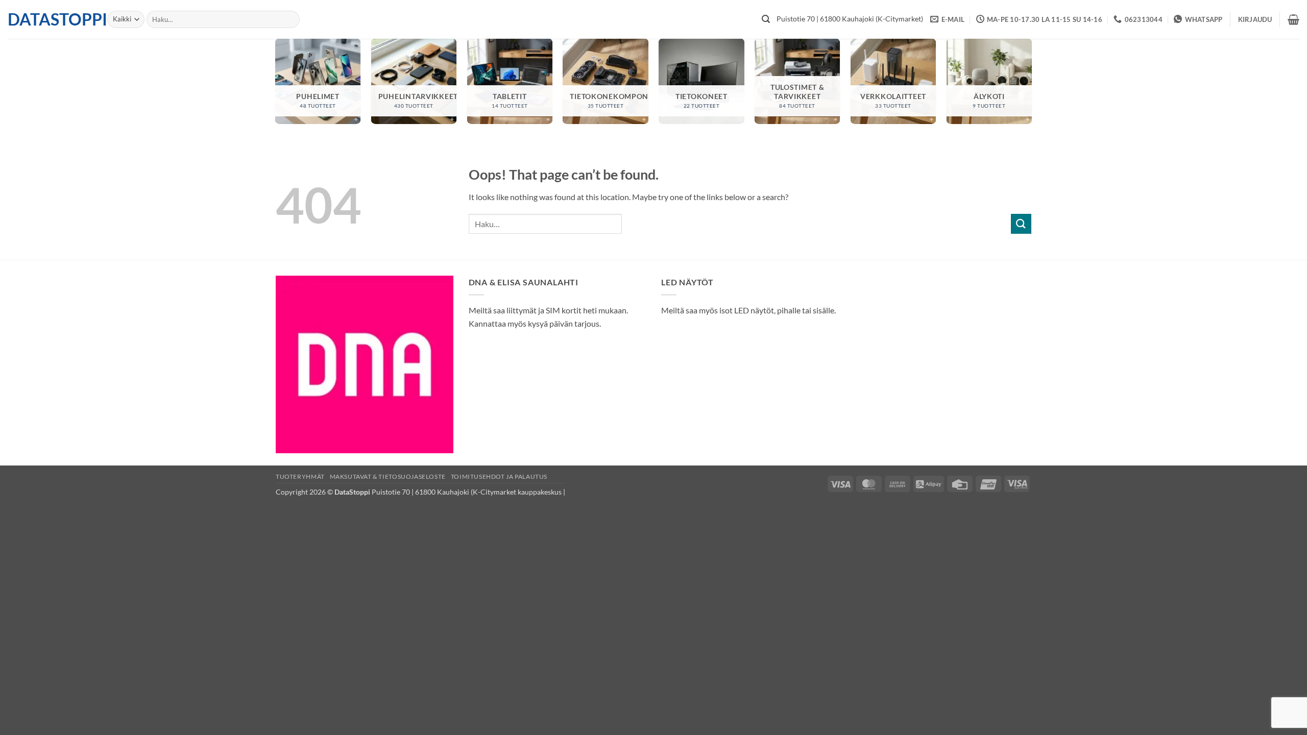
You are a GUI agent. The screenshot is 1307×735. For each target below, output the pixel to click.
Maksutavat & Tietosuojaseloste (388, 476)
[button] (1255, 19)
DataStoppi (50, 19)
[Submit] (765, 19)
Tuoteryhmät (300, 476)
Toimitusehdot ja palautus (499, 476)
